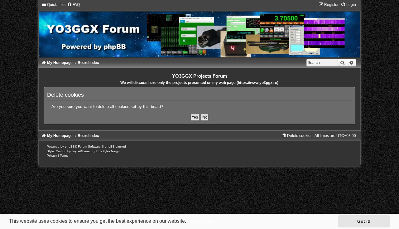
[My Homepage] (200, 29)
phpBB (70, 146)
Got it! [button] (364, 221)
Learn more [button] (201, 221)
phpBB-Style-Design (105, 151)
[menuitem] (73, 4)
